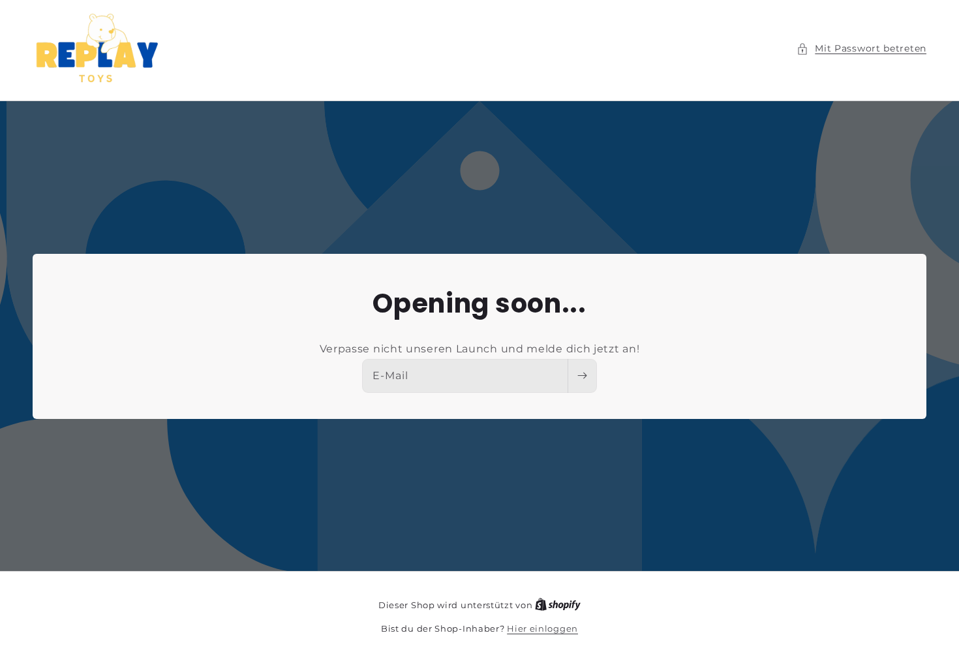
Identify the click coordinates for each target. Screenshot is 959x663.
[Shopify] (558, 605)
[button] (861, 48)
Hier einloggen (542, 628)
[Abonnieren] (582, 376)
